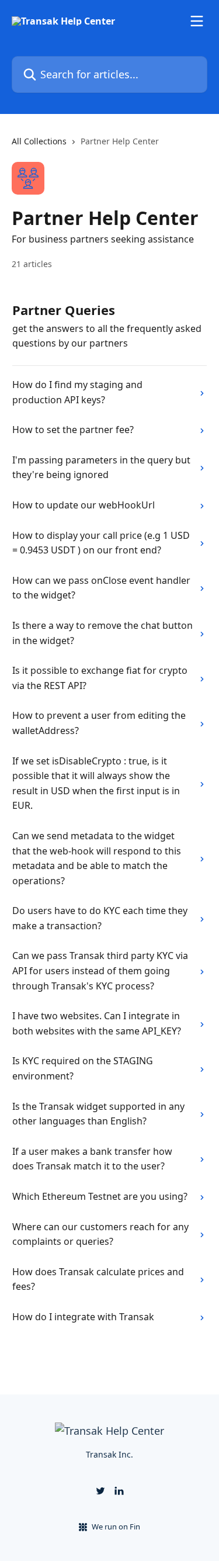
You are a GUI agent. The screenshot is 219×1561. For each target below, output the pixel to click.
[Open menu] (196, 21)
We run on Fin (116, 1526)
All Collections (39, 141)
